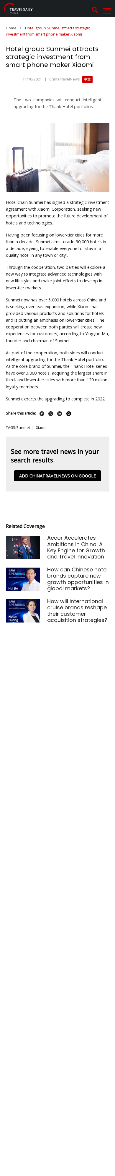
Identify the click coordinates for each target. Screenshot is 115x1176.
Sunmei (23, 427)
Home (11, 28)
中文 (87, 79)
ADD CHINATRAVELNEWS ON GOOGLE (57, 476)
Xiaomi (41, 427)
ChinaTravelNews (64, 79)
